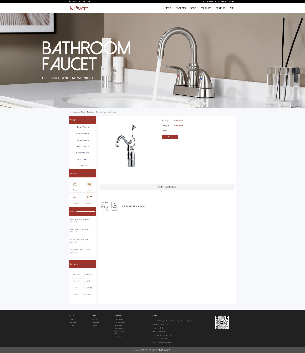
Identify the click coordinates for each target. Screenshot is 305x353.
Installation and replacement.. (79, 239)
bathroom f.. (88, 274)
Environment (72, 322)
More (170, 137)
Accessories (82, 166)
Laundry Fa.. (88, 294)
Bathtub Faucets (82, 146)
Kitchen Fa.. (101, 112)
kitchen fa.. (76, 288)
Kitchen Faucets (82, 127)
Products (206, 8)
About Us (181, 8)
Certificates (72, 325)
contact (220, 8)
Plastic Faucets (82, 159)
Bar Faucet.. (113, 112)
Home (168, 8)
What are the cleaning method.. (80, 249)
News (193, 8)
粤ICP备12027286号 (164, 350)
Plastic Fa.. (76, 294)
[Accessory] (76, 184)
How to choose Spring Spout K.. (80, 229)
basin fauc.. (76, 274)
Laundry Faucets (82, 153)
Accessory (76, 190)
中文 (232, 8)
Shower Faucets (83, 140)
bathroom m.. (76, 281)
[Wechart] (222, 322)
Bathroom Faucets (82, 134)
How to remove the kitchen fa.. (80, 219)
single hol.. (88, 281)
